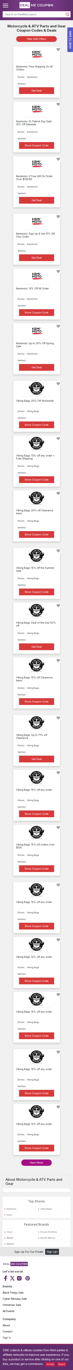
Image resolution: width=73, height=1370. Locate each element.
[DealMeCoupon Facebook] (6, 1278)
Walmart (10, 1244)
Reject (61, 1364)
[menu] (6, 5)
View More (36, 1162)
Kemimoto (11, 1209)
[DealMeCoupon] (15, 1265)
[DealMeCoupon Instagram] (19, 1278)
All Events (9, 1311)
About (6, 1325)
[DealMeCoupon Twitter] (12, 1278)
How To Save (70, 39)
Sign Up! (52, 1252)
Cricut (9, 1232)
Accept (50, 1364)
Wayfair (10, 1238)
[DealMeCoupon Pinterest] (27, 1278)
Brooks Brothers (48, 1232)
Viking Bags (46, 1209)
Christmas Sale (12, 1305)
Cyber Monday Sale (15, 1298)
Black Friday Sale (13, 1292)
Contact (7, 1331)
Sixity (9, 1215)
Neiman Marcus (47, 1238)
